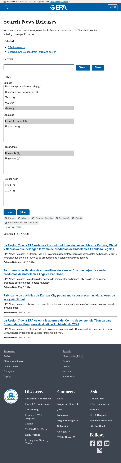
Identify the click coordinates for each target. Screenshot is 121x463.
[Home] (58, 7)
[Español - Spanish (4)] (39, 121)
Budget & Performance (38, 404)
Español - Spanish (44, 218)
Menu (113, 7)
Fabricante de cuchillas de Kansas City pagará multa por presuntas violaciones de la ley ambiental (59, 297)
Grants (78, 218)
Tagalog (8, 376)
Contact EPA (97, 398)
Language (9, 115)
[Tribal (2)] (39, 97)
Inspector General (67, 404)
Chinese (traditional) (14, 361)
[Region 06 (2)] (39, 158)
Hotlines (94, 409)
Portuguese (9, 371)
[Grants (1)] (39, 108)
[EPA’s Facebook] (93, 443)
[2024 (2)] (39, 185)
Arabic (7, 356)
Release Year (11, 179)
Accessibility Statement (38, 398)
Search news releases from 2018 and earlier (32, 52)
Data (60, 398)
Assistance (9, 351)
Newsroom (63, 415)
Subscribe (62, 426)
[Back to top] (113, 455)
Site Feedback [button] (98, 426)
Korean (66, 366)
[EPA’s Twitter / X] (100, 443)
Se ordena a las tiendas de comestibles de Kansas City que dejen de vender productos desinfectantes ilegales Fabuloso (55, 272)
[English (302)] (39, 126)
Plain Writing (32, 434)
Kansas (11, 218)
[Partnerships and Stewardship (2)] (39, 86)
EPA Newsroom (16, 47)
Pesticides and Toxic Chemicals (23, 223)
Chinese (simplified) (73, 356)
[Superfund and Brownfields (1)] (39, 92)
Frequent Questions (101, 420)
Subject (8, 83)
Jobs (59, 409)
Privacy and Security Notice (37, 442)
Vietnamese (69, 376)
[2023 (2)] (39, 190)
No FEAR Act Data (36, 429)
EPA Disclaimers (99, 404)
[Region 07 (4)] (39, 153)
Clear (23, 212)
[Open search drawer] (6, 7)
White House (64, 437)
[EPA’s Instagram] (100, 450)
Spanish (67, 351)
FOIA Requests (98, 415)
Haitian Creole (11, 366)
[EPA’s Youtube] (107, 443)
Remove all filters (13, 227)
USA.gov (62, 431)
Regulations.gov (66, 420)
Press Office (10, 147)
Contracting (32, 409)
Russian (67, 371)
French (66, 361)
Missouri (25, 218)
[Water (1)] (39, 103)
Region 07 (63, 218)
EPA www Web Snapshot (33, 417)
